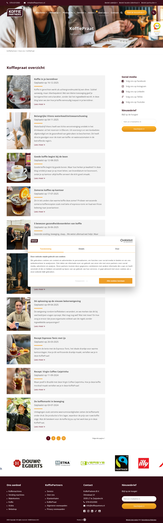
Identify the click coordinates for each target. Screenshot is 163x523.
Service (80, 12)
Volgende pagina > (98, 438)
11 (64, 438)
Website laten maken (132, 519)
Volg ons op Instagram (136, 86)
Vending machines (16, 495)
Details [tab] (81, 249)
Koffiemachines (15, 491)
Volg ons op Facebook (136, 81)
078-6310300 (15, 3)
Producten (68, 12)
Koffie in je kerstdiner (46, 79)
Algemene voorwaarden (57, 506)
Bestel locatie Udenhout (129, 3)
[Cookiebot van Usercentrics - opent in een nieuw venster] (122, 241)
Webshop (54, 12)
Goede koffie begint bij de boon (51, 156)
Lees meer (39, 104)
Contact (115, 12)
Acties (91, 12)
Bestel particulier (148, 3)
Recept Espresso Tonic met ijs (50, 338)
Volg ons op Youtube (135, 102)
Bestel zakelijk (110, 3)
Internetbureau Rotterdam (149, 519)
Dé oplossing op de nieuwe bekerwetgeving (57, 301)
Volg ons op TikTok (134, 97)
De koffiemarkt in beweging (49, 401)
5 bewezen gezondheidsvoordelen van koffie (58, 223)
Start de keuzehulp (135, 13)
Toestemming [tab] (45, 249)
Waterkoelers (14, 498)
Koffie (10, 502)
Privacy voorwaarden (56, 509)
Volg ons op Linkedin (135, 91)
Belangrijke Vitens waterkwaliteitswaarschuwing (60, 116)
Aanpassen (79, 281)
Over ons (102, 12)
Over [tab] (117, 249)
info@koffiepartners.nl (36, 3)
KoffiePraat (51, 502)
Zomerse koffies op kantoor (49, 190)
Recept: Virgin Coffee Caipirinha (51, 371)
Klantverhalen (53, 498)
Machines (40, 12)
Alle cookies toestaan (116, 281)
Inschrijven (138, 129)
